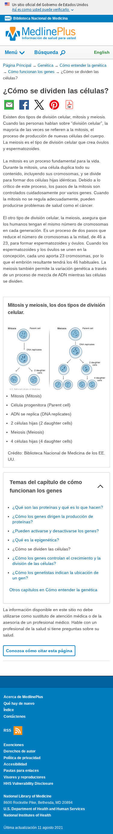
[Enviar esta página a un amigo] (9, 105)
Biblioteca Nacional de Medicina (40, 18)
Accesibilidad (15, 764)
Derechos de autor (20, 751)
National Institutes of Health (27, 815)
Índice (9, 710)
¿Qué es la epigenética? (35, 539)
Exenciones (14, 745)
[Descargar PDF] (69, 105)
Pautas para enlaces (21, 770)
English (102, 52)
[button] (100, 486)
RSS (7, 730)
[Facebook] (24, 105)
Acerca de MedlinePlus (23, 697)
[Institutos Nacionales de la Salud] (9, 18)
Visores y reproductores (25, 777)
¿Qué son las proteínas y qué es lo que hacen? (57, 507)
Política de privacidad (22, 758)
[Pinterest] (54, 105)
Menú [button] (11, 52)
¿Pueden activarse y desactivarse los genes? (55, 530)
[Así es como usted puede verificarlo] (56, 7)
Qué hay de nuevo (19, 703)
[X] (39, 105)
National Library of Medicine (28, 796)
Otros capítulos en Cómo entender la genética (53, 589)
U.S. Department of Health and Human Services (44, 809)
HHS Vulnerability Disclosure (28, 783)
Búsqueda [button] (46, 54)
